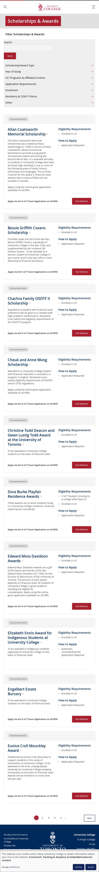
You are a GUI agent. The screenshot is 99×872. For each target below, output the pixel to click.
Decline (78, 867)
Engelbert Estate (22, 691)
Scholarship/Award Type (19, 65)
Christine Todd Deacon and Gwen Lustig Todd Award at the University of (31, 437)
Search (8, 42)
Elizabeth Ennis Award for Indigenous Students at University (30, 638)
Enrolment (11, 90)
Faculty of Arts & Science (16, 834)
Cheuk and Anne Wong (27, 362)
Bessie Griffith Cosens (27, 230)
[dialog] (49, 861)
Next (89, 818)
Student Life (9, 845)
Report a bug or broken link (17, 849)
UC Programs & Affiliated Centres (25, 78)
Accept (91, 867)
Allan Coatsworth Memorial (27, 131)
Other (8, 102)
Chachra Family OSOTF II (29, 301)
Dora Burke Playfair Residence (24, 494)
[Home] (49, 7)
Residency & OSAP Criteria (21, 96)
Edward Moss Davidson (28, 558)
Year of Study (13, 71)
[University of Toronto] (53, 841)
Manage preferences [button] (11, 867)
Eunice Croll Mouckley (27, 748)
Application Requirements (20, 84)
